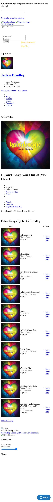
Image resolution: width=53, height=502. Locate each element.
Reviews (9, 204)
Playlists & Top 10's (13, 206)
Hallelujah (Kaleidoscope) (30, 292)
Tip (19, 90)
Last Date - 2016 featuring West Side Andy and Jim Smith (30, 406)
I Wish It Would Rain (28, 330)
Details (8, 202)
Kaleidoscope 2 (26, 235)
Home (22, 311)
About (3, 433)
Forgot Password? (28, 42)
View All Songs (7, 421)
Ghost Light (24, 254)
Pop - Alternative (26, 370)
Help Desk (10, 433)
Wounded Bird (25, 368)
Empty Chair (25, 349)
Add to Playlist (12, 192)
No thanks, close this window (12, 18)
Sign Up (24, 46)
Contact (23, 433)
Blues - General (26, 237)
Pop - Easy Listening (28, 294)
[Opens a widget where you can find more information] (44, 498)
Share (24, 90)
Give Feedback (33, 433)
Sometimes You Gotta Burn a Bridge (28, 387)
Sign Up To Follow (8, 90)
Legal (17, 433)
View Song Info (48, 238)
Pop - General (25, 390)
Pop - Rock (24, 313)
